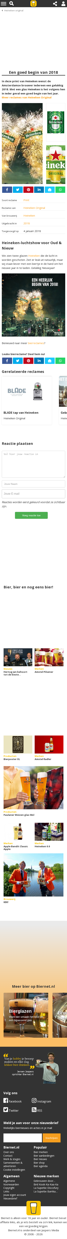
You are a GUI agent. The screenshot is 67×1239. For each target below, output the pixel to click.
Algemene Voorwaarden (11, 1182)
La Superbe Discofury (46, 1188)
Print (26, 200)
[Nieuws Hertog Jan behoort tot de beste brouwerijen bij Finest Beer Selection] (18, 657)
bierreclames (36, 343)
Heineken (29, 215)
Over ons (8, 1152)
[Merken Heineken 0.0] (49, 832)
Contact (8, 1155)
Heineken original (13, 10)
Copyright (8, 1188)
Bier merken (41, 1152)
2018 (26, 223)
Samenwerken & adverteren (13, 1164)
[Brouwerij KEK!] (33, 875)
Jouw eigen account (14, 1195)
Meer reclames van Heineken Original (26, 97)
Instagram (43, 1101)
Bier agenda (41, 1166)
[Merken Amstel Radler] (49, 745)
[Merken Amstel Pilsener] (49, 657)
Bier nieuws (40, 1159)
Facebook (15, 1101)
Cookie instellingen (14, 1169)
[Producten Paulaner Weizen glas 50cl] (33, 787)
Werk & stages (11, 1159)
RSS (39, 1111)
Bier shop (39, 1162)
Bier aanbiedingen (44, 1155)
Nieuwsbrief (10, 1198)
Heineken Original (34, 208)
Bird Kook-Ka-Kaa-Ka (46, 1184)
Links (6, 1191)
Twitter (13, 1111)
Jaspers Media (50, 1230)
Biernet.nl (14, 1230)
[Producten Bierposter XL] (18, 745)
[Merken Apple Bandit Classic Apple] (18, 832)
